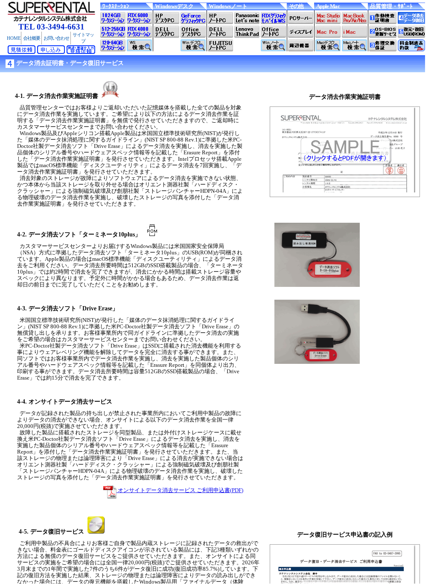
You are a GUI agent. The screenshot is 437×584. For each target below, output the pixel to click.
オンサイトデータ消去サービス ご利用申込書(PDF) (180, 490)
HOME (14, 38)
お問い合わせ (56, 38)
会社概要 (31, 38)
